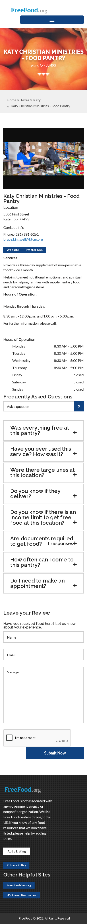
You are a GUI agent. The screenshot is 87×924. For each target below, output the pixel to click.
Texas (24, 100)
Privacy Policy (16, 865)
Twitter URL (34, 250)
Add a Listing (17, 851)
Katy (37, 100)
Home (11, 100)
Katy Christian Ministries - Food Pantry (40, 106)
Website (13, 250)
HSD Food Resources (21, 895)
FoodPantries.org (19, 885)
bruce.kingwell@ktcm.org (23, 239)
